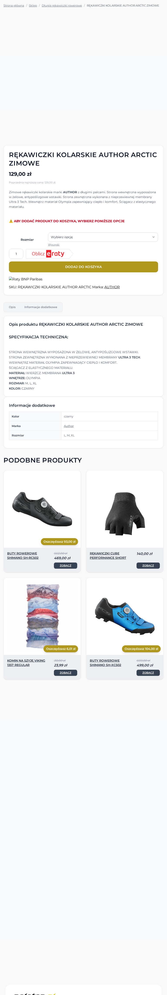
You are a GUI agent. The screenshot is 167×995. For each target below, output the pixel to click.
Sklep (33, 5)
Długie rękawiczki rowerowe (62, 5)
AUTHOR (112, 287)
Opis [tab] (12, 307)
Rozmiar (27, 240)
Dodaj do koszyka (83, 267)
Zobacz (65, 565)
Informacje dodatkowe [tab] (40, 307)
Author (69, 426)
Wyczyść (54, 244)
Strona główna (13, 5)
